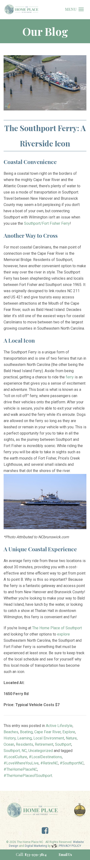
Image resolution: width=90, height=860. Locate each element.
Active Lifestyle (59, 725)
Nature (71, 738)
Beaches (11, 732)
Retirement (44, 744)
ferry (70, 377)
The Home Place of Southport (57, 628)
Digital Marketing (36, 846)
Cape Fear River (47, 732)
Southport (63, 744)
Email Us (65, 854)
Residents (24, 744)
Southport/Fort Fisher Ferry (47, 223)
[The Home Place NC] (21, 9)
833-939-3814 (36, 854)
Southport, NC (15, 750)
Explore (68, 732)
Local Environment (48, 738)
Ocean (9, 744)
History (10, 738)
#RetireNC (49, 763)
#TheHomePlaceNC (20, 769)
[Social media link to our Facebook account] (45, 832)
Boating (26, 732)
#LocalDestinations (45, 757)
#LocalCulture (15, 757)
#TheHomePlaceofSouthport (28, 775)
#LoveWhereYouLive (21, 763)
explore (63, 634)
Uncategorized (40, 750)
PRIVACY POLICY (70, 846)
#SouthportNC (72, 763)
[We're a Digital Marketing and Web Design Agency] (54, 846)
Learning (24, 738)
